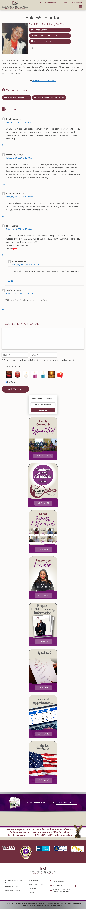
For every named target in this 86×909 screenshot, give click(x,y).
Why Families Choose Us (13, 881)
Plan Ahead (33, 880)
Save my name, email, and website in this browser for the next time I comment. (39, 360)
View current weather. (44, 80)
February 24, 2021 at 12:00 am (25, 265)
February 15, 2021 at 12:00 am (19, 293)
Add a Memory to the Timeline (47, 36)
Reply (4, 145)
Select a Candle (13, 366)
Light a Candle (40, 30)
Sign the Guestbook (42, 41)
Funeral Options (11, 886)
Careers (32, 892)
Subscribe (43, 410)
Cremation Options (12, 890)
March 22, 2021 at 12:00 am (18, 122)
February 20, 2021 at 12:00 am (19, 158)
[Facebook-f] (75, 886)
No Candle (12, 382)
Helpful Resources (36, 884)
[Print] (32, 48)
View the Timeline (16, 98)
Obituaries (33, 888)
